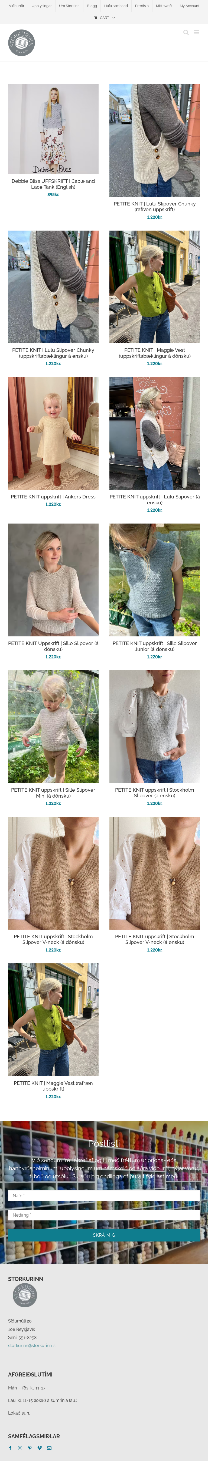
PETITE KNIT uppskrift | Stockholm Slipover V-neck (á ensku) (154, 939)
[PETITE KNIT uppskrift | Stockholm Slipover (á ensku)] (154, 674)
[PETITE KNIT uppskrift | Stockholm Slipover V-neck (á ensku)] (154, 820)
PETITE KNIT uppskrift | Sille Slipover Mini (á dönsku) (53, 793)
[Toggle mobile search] (186, 32)
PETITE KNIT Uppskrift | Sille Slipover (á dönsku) (53, 646)
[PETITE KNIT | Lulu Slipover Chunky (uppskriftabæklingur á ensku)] (53, 234)
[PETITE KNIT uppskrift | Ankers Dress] (53, 380)
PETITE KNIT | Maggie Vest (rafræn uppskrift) (53, 1086)
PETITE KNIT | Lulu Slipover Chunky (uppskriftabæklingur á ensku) (53, 353)
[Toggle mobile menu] (197, 32)
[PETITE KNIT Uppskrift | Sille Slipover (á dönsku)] (53, 527)
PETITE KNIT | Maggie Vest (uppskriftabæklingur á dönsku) (155, 353)
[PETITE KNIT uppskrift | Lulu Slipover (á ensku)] (154, 380)
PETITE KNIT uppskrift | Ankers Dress (53, 497)
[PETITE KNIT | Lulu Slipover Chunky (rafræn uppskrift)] (154, 87)
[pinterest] (30, 1448)
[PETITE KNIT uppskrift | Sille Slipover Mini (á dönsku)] (53, 674)
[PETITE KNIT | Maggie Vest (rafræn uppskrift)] (53, 967)
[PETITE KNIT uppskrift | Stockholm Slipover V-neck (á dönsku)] (53, 820)
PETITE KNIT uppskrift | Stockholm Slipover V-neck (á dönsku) (53, 939)
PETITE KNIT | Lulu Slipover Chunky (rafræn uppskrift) (155, 206)
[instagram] (20, 1448)
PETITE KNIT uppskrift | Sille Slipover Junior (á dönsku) (155, 646)
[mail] (49, 1448)
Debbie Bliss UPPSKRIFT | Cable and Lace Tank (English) (53, 184)
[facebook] (10, 1448)
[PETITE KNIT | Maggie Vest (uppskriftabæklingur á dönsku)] (154, 234)
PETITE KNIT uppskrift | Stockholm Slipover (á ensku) (154, 793)
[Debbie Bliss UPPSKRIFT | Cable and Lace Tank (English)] (53, 87)
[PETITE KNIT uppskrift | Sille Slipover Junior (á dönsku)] (154, 527)
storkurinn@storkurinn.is (32, 1345)
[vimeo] (39, 1448)
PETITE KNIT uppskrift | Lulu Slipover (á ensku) (155, 499)
